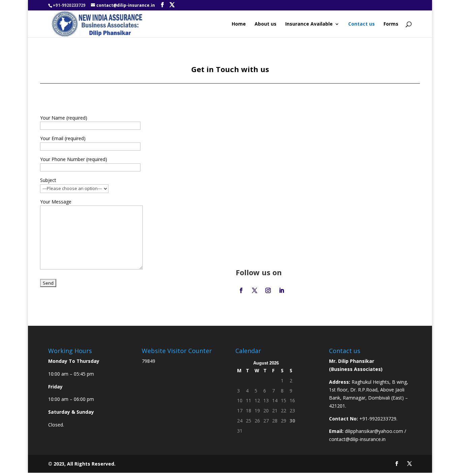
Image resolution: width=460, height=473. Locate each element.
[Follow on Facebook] (241, 290)
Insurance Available (309, 24)
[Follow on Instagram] (268, 290)
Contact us (361, 24)
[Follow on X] (254, 290)
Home (239, 24)
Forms (391, 24)
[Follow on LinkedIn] (281, 290)
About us (265, 24)
